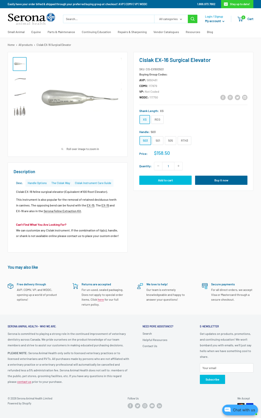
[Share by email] (244, 97)
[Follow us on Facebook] (130, 405)
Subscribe (212, 379)
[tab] (19, 183)
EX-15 (90, 205)
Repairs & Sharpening (132, 32)
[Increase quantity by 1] (178, 166)
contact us (24, 381)
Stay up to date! (240, 4)
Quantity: (145, 166)
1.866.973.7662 (206, 4)
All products (26, 44)
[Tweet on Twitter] (237, 97)
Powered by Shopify (19, 403)
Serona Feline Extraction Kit (62, 211)
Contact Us (150, 346)
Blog (210, 32)
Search (147, 333)
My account (213, 21)
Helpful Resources (155, 340)
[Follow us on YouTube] (152, 405)
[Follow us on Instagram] (145, 405)
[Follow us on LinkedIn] (159, 405)
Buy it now (221, 180)
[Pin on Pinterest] (230, 97)
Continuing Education (96, 32)
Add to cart (165, 180)
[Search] (192, 19)
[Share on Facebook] (223, 97)
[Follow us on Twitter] (137, 405)
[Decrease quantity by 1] (158, 166)
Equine (36, 32)
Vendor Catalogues (166, 32)
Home (11, 44)
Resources (193, 32)
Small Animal (16, 32)
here (101, 299)
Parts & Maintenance (61, 32)
